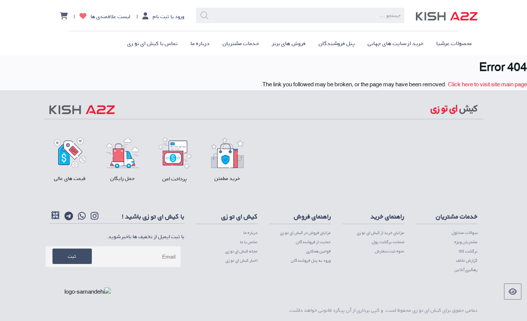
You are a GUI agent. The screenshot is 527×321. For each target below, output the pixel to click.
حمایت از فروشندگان (313, 242)
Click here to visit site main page (487, 84)
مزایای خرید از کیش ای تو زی (380, 232)
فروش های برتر (289, 43)
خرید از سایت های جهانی (396, 43)
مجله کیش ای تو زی (241, 251)
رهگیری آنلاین (466, 269)
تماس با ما (249, 242)
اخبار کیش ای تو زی (242, 260)
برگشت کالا (468, 251)
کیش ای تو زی (426, 310)
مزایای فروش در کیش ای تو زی (305, 232)
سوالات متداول (465, 232)
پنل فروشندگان (337, 43)
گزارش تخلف (467, 260)
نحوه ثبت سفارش (389, 251)
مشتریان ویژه (466, 242)
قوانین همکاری (318, 251)
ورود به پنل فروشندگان (311, 260)
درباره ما (200, 43)
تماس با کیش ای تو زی (152, 43)
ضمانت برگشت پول (388, 242)
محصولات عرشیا (454, 43)
